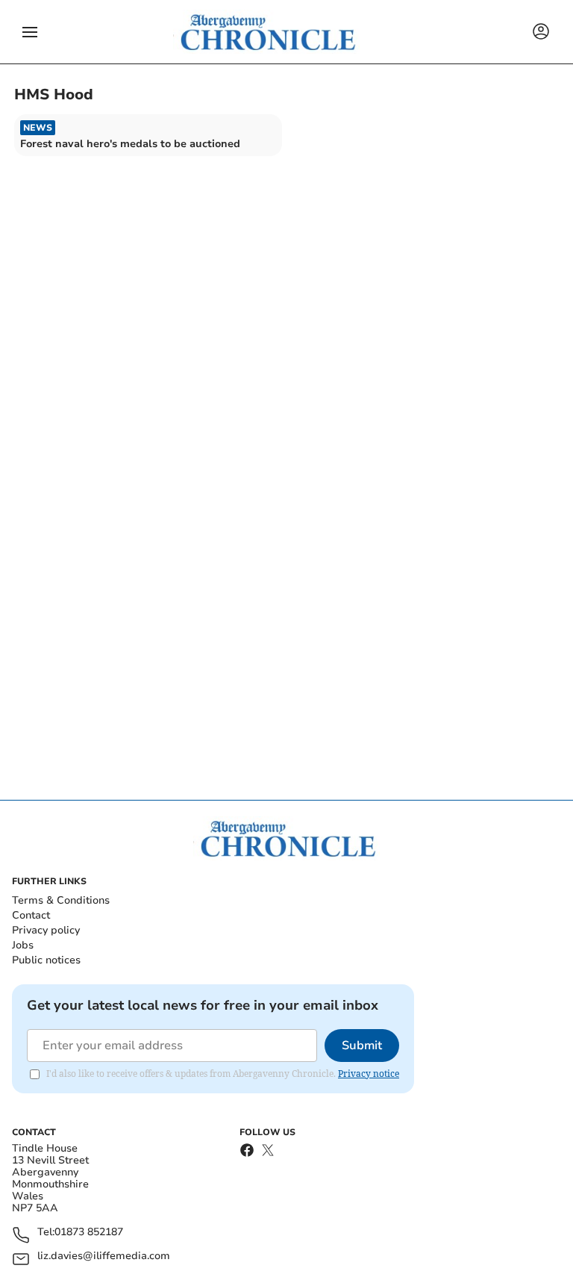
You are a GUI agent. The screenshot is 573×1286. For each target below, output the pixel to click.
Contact (31, 915)
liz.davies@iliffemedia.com (103, 1256)
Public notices (46, 960)
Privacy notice (368, 1073)
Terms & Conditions (61, 900)
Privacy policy (46, 930)
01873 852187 (88, 1232)
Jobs (23, 945)
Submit (362, 1045)
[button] (30, 32)
